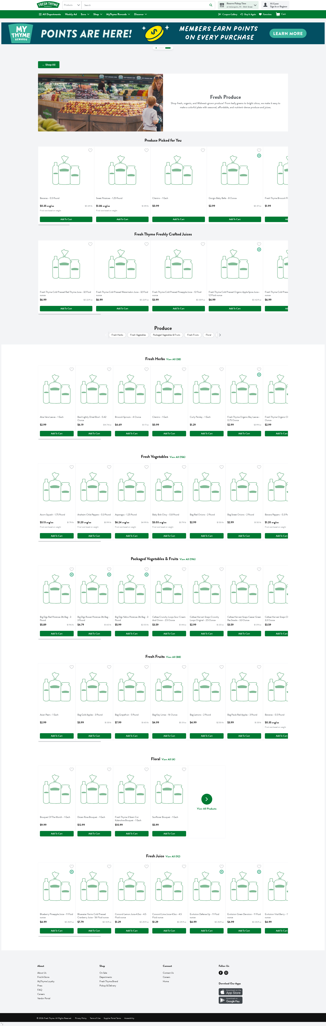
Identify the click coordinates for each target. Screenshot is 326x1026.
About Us (41, 973)
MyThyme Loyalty (46, 981)
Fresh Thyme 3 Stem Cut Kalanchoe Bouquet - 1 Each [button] (128, 818)
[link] (228, 14)
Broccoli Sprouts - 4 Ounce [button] (128, 417)
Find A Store (43, 977)
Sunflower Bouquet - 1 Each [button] (165, 817)
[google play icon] (230, 1003)
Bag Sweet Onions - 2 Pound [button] (240, 514)
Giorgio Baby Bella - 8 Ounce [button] (223, 198)
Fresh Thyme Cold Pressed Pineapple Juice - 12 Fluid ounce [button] (176, 293)
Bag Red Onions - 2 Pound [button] (202, 514)
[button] (255, 4)
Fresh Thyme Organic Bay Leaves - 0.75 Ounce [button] (243, 418)
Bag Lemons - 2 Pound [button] (202, 714)
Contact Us (168, 973)
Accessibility (129, 1018)
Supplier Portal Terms (112, 1018)
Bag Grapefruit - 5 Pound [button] (127, 714)
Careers (41, 994)
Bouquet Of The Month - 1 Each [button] (55, 817)
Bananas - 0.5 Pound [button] (52, 198)
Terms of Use (95, 1018)
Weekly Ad (71, 14)
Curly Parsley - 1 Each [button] (202, 417)
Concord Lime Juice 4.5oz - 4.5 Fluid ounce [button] (167, 916)
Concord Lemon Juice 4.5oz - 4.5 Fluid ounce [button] (130, 916)
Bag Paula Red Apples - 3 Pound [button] (242, 714)
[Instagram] (226, 974)
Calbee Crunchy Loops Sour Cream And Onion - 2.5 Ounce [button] (169, 618)
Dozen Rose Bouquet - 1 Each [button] (91, 817)
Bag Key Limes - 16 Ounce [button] (164, 714)
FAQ (39, 990)
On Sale (103, 973)
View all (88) (173, 657)
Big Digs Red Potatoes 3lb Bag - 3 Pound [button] (55, 618)
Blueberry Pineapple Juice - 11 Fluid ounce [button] (56, 916)
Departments (105, 977)
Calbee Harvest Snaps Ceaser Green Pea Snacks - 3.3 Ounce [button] (244, 618)
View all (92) (173, 856)
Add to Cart (66, 219)
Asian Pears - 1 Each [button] (52, 714)
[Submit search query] (211, 5)
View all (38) (173, 359)
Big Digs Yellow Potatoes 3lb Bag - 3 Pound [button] (131, 618)
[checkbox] (90, 151)
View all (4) (168, 759)
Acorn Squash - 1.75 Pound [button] (52, 514)
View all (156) (177, 457)
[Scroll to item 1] (161, 48)
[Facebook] (221, 974)
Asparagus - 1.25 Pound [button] (127, 514)
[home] (49, 5)
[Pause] (156, 48)
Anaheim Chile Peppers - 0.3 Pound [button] (94, 514)
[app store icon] (230, 995)
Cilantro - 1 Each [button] (164, 198)
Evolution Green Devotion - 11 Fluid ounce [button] (244, 916)
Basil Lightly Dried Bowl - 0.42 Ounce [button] (91, 418)
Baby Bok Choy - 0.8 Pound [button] (165, 514)
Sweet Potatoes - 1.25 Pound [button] (109, 198)
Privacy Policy (81, 1018)
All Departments (52, 14)
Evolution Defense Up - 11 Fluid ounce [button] (204, 916)
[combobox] (72, 5)
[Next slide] (321, 33)
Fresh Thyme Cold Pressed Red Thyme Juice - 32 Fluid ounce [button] (65, 293)
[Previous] (107, 335)
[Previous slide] (5, 33)
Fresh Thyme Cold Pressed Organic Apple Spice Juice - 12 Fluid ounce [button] (234, 293)
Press (39, 985)
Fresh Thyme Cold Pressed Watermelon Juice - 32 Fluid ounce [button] (122, 293)
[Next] (219, 335)
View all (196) (187, 559)
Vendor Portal (43, 998)
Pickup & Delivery (107, 985)
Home (166, 981)
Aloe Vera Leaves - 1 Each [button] (52, 417)
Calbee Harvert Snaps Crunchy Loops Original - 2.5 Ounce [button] (204, 618)
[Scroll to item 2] (168, 48)
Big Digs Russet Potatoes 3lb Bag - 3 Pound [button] (93, 618)
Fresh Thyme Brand (108, 981)
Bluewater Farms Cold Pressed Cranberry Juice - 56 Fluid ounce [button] (92, 916)
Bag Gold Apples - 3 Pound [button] (90, 714)
